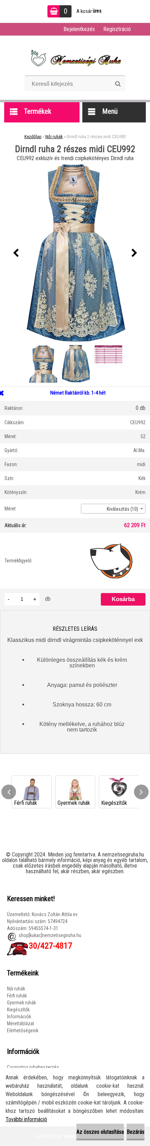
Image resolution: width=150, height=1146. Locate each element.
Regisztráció (117, 29)
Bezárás (135, 1132)
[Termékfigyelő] (111, 561)
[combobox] (113, 509)
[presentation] (15, 253)
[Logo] (75, 57)
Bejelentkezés (79, 29)
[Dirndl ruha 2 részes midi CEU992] (75, 253)
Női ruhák (54, 136)
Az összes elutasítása (100, 1132)
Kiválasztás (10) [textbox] (122, 509)
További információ (26, 1119)
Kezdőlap (33, 136)
